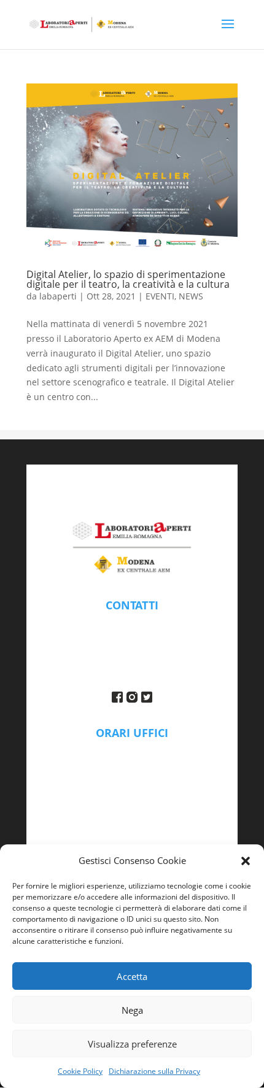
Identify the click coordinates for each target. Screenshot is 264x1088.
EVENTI (160, 296)
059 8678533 (132, 638)
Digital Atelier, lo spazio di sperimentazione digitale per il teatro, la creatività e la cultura (128, 279)
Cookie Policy (80, 1071)
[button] (245, 861)
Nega (132, 1010)
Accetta (132, 976)
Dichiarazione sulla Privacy (154, 1071)
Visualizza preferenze (132, 1044)
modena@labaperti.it (132, 623)
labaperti (58, 296)
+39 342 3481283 (132, 653)
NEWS (191, 296)
